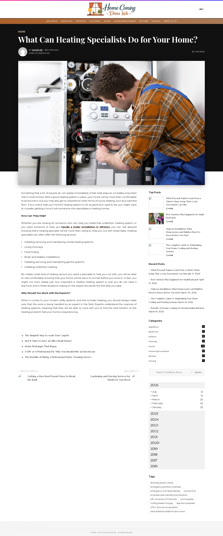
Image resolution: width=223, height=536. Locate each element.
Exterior (176, 336)
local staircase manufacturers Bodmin (169, 495)
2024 (154, 419)
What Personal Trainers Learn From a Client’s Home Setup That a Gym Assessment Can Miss (183, 201)
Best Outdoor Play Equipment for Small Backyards (175, 279)
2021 (153, 437)
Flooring (176, 341)
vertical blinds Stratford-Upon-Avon (167, 511)
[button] (195, 9)
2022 (154, 431)
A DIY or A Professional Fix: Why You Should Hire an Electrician (60, 351)
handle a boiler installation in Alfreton (85, 227)
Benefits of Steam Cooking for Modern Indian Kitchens (177, 308)
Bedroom (176, 331)
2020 (154, 443)
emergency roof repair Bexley (165, 491)
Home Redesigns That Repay (41, 346)
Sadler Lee (37, 50)
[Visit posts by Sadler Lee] (22, 51)
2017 (153, 460)
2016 (154, 466)
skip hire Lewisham (186, 503)
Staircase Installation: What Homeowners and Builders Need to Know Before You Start (183, 232)
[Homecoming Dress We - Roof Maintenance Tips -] (111, 9)
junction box (190, 491)
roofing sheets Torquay (161, 503)
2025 (154, 414)
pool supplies (187, 499)
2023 (154, 425)
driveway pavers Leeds (161, 482)
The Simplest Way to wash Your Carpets (47, 335)
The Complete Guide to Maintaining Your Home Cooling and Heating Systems (183, 248)
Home (21, 31)
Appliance (176, 326)
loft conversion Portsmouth (163, 499)
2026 (154, 385)
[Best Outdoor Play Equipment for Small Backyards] (156, 218)
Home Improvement (176, 351)
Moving (176, 360)
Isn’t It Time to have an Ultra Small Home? (48, 340)
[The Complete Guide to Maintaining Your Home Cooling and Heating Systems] (156, 249)
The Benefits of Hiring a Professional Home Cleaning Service (58, 356)
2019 (154, 449)
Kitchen (176, 356)
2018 (153, 454)
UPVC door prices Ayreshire (164, 507)
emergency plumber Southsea (165, 487)
